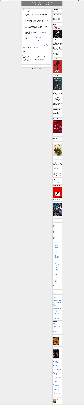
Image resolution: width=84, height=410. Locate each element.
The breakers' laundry (56, 313)
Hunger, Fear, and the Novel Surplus (44, 41)
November (56, 269)
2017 (55, 232)
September (56, 271)
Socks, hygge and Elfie (56, 382)
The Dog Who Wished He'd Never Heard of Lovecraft (57, 323)
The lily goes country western (57, 249)
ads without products (57, 384)
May (55, 276)
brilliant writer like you (39, 37)
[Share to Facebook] (37, 47)
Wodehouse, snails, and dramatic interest (57, 257)
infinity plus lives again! (57, 259)
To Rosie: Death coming (56, 309)
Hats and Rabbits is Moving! (57, 373)
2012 (55, 238)
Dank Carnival (56, 370)
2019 (55, 230)
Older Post (48, 66)
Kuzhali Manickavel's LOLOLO (30, 12)
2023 (55, 226)
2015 (55, 234)
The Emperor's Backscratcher (57, 326)
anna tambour (25, 55)
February (56, 280)
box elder (55, 381)
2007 (55, 285)
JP (23, 51)
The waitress (56, 245)
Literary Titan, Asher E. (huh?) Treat (57, 316)
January (56, 281)
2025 (55, 225)
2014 (55, 236)
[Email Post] (33, 47)
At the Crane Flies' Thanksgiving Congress (57, 265)
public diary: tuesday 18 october (57, 386)
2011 (55, 239)
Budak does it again (57, 244)
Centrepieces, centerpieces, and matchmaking (57, 252)
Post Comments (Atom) (38, 68)
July (55, 274)
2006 (55, 286)
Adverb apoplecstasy (55, 298)
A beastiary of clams (56, 389)
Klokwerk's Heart (55, 331)
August (56, 273)
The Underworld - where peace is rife (57, 254)
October (56, 270)
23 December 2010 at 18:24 (26, 60)
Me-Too (54, 332)
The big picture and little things (57, 308)
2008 (55, 284)
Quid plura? (55, 365)
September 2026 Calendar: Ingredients (57, 362)
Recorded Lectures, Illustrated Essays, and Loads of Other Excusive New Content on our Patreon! (57, 377)
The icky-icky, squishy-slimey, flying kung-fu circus (57, 262)
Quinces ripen (55, 297)
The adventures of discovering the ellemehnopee (57, 305)
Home (36, 66)
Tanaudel (55, 361)
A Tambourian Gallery (56, 139)
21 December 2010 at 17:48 (26, 53)
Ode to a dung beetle (55, 306)
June (55, 275)
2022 (55, 227)
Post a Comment (25, 62)
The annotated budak (57, 388)
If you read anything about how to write (57, 247)
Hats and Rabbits (56, 372)
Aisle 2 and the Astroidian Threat (44, 44)
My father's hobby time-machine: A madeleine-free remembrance (57, 303)
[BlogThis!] (35, 47)
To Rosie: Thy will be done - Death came (56, 311)
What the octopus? (55, 314)
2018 (55, 231)
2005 (55, 287)
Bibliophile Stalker (56, 391)
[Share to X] (36, 47)
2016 (55, 233)
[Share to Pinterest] (37, 47)
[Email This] (34, 47)
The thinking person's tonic (57, 267)
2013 (55, 237)
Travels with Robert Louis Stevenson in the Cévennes (56, 328)
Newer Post (23, 66)
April (55, 277)
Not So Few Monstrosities (57, 369)
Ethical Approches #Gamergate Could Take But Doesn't (57, 393)
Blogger (46, 408)
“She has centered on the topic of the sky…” (57, 366)
